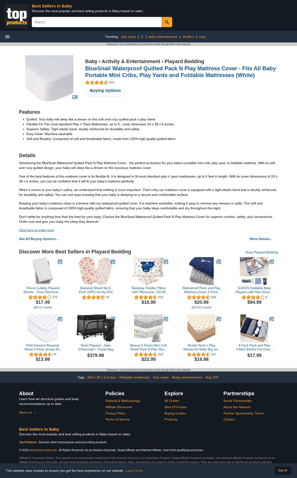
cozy (202, 37)
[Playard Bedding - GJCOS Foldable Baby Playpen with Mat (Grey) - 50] (271, 261)
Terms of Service (117, 419)
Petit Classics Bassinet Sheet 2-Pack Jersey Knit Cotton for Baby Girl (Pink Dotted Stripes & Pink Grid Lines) (43, 347)
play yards (128, 37)
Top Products (28, 442)
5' (142, 37)
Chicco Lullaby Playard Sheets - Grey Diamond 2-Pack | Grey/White (42, 290)
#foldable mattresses (134, 377)
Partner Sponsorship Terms (243, 413)
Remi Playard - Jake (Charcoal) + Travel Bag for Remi (95, 347)
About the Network (237, 407)
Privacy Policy (115, 413)
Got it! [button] (282, 470)
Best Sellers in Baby (52, 6)
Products (171, 419)
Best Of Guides (176, 407)
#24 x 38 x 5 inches (101, 377)
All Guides (172, 401)
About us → (27, 412)
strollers (188, 37)
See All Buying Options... (38, 239)
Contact (229, 419)
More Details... (261, 239)
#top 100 (211, 377)
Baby (91, 61)
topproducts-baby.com (43, 450)
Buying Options (105, 90)
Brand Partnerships (237, 401)
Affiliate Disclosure (118, 407)
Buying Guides (175, 413)
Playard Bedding (184, 61)
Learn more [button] (134, 470)
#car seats (160, 377)
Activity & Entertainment (131, 61)
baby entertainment (163, 37)
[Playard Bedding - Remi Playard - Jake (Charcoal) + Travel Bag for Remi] (113, 319)
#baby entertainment (187, 377)
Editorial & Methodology (122, 401)
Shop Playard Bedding (261, 252)
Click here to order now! (36, 230)
